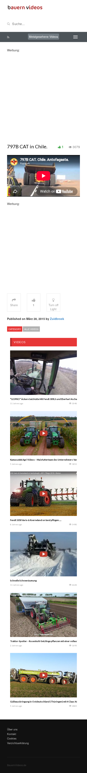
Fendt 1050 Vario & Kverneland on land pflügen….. (35, 520)
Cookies (12, 738)
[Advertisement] (43, 95)
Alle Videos (31, 329)
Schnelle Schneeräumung (23, 580)
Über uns (12, 729)
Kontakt (11, 734)
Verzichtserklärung (18, 743)
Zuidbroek (57, 319)
